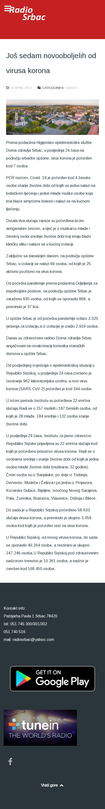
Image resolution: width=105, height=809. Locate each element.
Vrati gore (50, 785)
